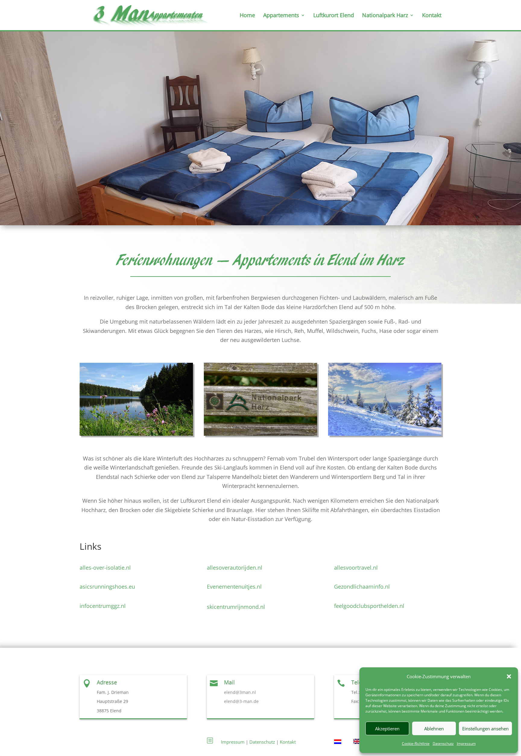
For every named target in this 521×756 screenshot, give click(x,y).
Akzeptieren (387, 729)
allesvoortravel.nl (356, 567)
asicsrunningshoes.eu (107, 586)
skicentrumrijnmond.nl (236, 606)
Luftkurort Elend (333, 16)
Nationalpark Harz (385, 16)
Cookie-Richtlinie (416, 743)
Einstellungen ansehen (485, 729)
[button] (509, 676)
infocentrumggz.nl (103, 605)
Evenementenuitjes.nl (234, 586)
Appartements (281, 16)
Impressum (466, 743)
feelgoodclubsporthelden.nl (369, 605)
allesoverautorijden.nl (234, 567)
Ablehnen (434, 729)
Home (247, 16)
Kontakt (431, 16)
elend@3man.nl (240, 692)
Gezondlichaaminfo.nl (362, 586)
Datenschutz (443, 743)
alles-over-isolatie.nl (105, 567)
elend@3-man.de (241, 701)
